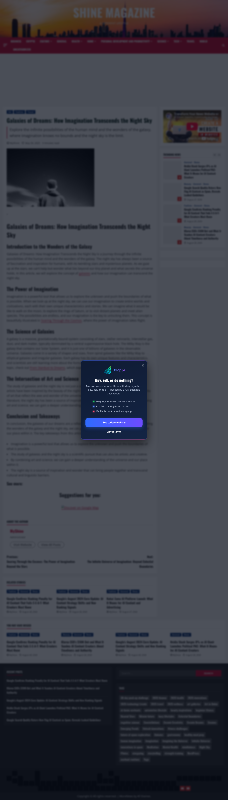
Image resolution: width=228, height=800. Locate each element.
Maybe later (114, 432)
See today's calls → (114, 422)
